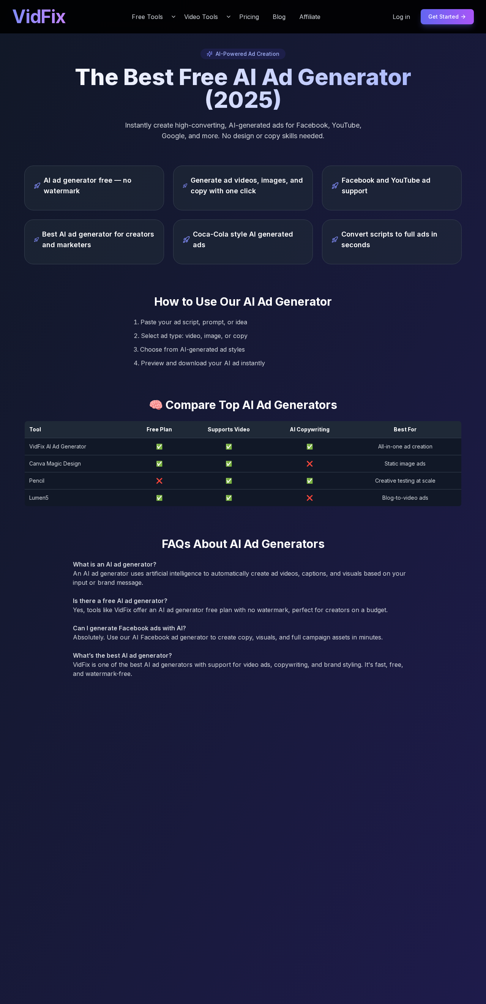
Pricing (249, 17)
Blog (279, 17)
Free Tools (147, 17)
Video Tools (201, 17)
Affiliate (309, 17)
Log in (401, 17)
